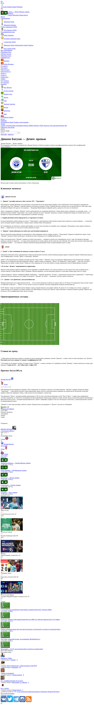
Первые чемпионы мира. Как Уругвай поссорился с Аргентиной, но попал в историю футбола (30, 629)
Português (19, 7)
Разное (3, 124)
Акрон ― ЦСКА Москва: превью (18, 12)
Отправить (4, 423)
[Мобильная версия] (3, 3)
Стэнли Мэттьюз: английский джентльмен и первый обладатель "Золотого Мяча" (26, 609)
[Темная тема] (1, 3)
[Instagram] (22, 701)
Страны (3, 125)
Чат (2, 8)
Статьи (10, 15)
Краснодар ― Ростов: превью (10, 478)
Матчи (3, 17)
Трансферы (19, 125)
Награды (46, 125)
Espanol (14, 7)
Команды (4, 84)
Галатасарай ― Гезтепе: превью (11, 485)
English (9, 7)
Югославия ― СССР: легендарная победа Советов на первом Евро (22, 649)
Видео (3, 119)
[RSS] (29, 701)
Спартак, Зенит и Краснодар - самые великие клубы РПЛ (19, 665)
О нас (18, 691)
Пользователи (5, 122)
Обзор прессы (23, 15)
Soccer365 (4, 134)
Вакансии (44, 691)
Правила (50, 691)
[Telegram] (16, 701)
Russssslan (15, 667)
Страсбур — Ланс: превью (9, 492)
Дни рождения (54, 125)
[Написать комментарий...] (47, 420)
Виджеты (56, 691)
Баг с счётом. (5, 688)
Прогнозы (15, 15)
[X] (10, 701)
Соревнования (5, 18)
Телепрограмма (11, 125)
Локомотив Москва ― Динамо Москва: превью (16, 463)
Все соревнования (6, 50)
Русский (3, 7)
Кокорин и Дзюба (6, 658)
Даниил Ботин (16, 690)
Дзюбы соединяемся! (7, 673)
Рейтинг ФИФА (28, 125)
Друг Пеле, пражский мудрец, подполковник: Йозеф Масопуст (20, 639)
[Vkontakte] (4, 701)
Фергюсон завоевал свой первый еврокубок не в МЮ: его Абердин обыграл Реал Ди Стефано (30, 619)
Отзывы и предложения (20, 122)
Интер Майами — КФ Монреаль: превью (14, 470)
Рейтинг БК (63, 125)
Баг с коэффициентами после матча (12, 681)
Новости (10, 13)
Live (2, 10)
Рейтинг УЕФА (39, 125)
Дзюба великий (17, 675)
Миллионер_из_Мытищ (19, 682)
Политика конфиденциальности (31, 691)
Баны (11, 122)
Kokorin (13, 660)
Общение (4, 120)
